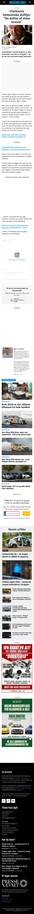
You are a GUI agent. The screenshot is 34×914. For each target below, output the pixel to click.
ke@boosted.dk (17, 911)
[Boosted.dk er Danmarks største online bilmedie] (17, 2)
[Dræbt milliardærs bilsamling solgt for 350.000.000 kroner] (6, 591)
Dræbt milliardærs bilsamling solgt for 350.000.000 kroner (21, 590)
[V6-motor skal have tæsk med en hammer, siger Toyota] (6, 635)
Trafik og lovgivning (7, 578)
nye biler (23, 778)
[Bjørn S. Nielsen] (7, 361)
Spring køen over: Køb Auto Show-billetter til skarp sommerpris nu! (14, 136)
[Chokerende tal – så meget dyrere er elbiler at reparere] (17, 542)
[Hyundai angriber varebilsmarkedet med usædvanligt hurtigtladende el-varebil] (6, 608)
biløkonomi (19, 790)
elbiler (18, 778)
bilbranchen (5, 780)
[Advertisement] (17, 195)
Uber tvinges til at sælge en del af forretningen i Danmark (21, 598)
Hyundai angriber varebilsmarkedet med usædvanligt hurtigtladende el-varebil (22, 608)
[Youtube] (13, 801)
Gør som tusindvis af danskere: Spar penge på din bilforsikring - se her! (15, 227)
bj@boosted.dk (19, 374)
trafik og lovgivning (21, 788)
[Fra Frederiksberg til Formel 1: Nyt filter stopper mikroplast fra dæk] (6, 626)
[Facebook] (4, 801)
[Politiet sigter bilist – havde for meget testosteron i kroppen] (17, 570)
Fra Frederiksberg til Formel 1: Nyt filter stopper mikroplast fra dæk (22, 625)
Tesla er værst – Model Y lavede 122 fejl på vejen (20, 616)
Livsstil (17, 8)
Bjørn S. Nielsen (12, 47)
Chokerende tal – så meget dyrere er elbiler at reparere (15, 555)
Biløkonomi (5, 550)
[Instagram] (8, 801)
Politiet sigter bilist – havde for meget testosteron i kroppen (16, 583)
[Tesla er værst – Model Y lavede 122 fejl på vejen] (6, 618)
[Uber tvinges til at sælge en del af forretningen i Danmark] (6, 600)
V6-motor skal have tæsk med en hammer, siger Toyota (21, 633)
